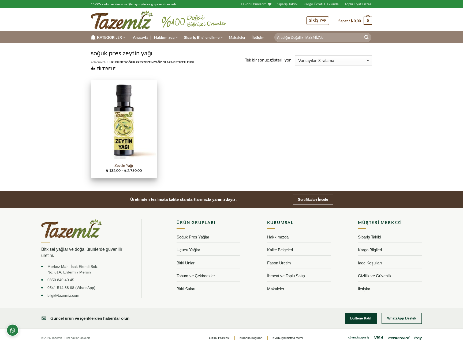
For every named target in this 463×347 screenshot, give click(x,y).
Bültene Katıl (360, 318)
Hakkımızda (164, 37)
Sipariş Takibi (287, 4)
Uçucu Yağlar (188, 250)
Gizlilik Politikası (219, 338)
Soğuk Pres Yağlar (193, 237)
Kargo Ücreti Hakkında (321, 4)
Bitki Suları (186, 289)
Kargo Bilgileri (370, 250)
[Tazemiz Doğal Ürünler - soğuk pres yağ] (122, 20)
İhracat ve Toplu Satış (286, 275)
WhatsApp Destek (401, 318)
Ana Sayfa (98, 62)
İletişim (258, 37)
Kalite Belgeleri (280, 250)
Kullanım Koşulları (251, 338)
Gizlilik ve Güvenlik (374, 275)
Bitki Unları (186, 263)
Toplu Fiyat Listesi (358, 4)
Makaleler (237, 37)
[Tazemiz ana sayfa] (71, 228)
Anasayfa (140, 37)
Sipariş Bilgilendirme (201, 37)
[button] (355, 21)
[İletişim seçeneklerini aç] (12, 330)
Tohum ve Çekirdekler (196, 275)
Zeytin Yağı (123, 165)
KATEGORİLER (109, 37)
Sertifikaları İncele (313, 200)
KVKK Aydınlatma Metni (287, 338)
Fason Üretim (279, 263)
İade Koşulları (370, 263)
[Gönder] (366, 37)
